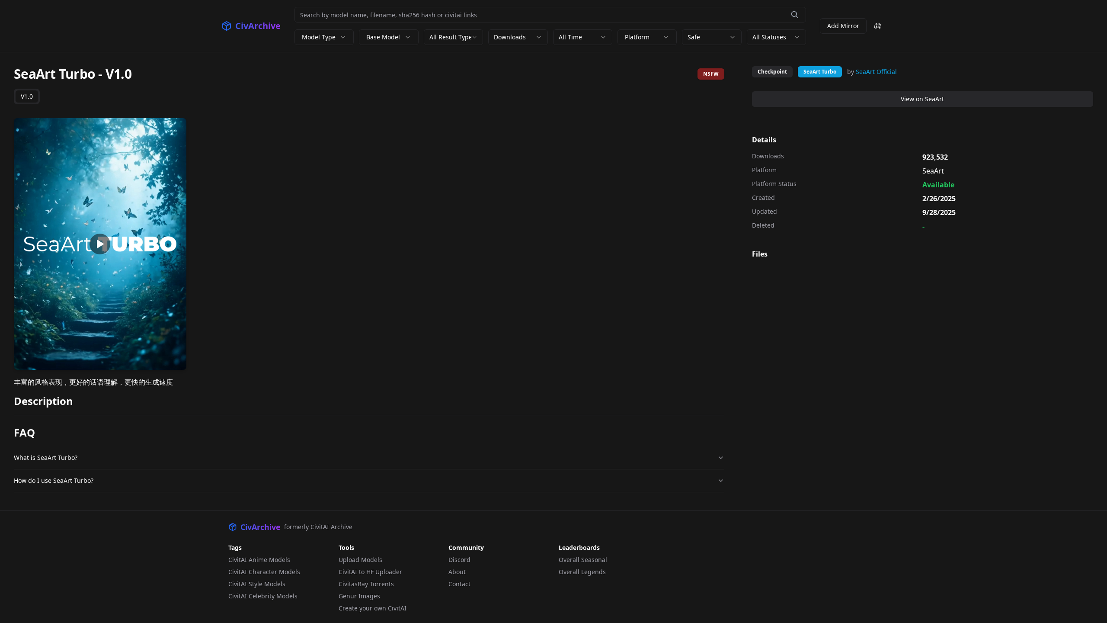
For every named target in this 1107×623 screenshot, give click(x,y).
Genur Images (359, 596)
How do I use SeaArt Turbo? (53, 480)
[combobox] (453, 37)
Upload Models (360, 560)
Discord (459, 560)
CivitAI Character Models (264, 572)
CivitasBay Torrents (366, 584)
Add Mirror (843, 26)
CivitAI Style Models (256, 584)
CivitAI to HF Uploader (370, 572)
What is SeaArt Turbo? (45, 457)
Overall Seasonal (583, 560)
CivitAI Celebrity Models (263, 596)
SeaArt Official (876, 71)
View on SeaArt (922, 99)
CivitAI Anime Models (259, 560)
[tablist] (27, 96)
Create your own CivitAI (372, 608)
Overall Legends (582, 572)
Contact (459, 584)
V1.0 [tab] (27, 96)
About (457, 572)
